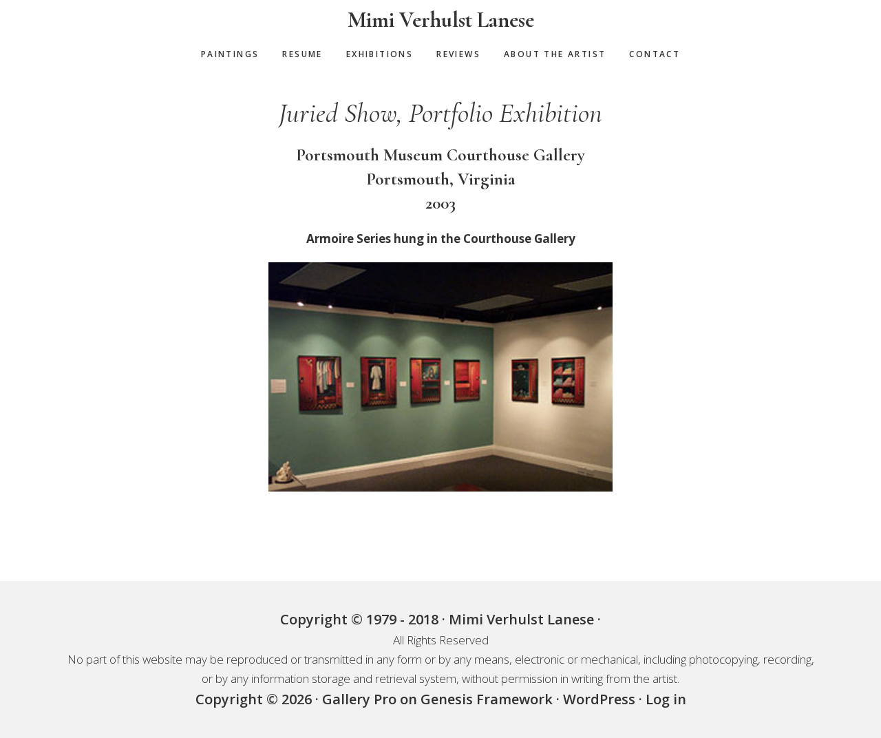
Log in (666, 699)
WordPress (599, 699)
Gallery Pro (359, 699)
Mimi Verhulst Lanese (441, 19)
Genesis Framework (487, 699)
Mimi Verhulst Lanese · (525, 619)
